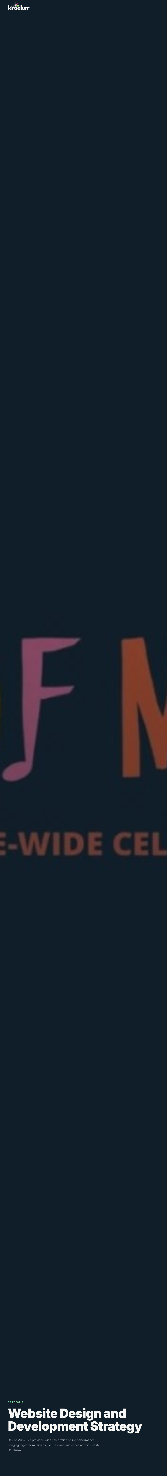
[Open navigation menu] (157, 6)
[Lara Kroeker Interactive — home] (19, 6)
